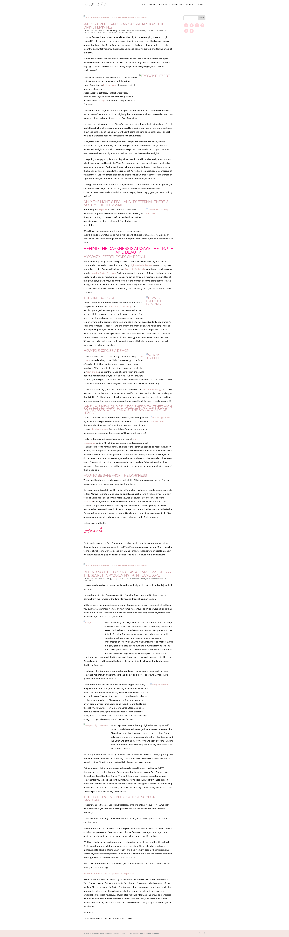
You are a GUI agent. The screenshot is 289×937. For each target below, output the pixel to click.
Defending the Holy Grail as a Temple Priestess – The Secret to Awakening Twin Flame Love (127, 573)
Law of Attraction (155, 31)
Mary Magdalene (99, 429)
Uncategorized (156, 579)
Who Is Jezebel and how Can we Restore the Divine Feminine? (124, 25)
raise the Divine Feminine (103, 273)
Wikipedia (102, 209)
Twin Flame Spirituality (107, 32)
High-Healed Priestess (141, 265)
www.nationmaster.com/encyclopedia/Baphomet (109, 873)
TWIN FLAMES (164, 4)
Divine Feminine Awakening (132, 31)
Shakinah (88, 501)
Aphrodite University (135, 269)
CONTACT (201, 4)
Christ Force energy (151, 389)
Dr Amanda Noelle (95, 31)
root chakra (93, 372)
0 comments (126, 32)
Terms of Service (152, 933)
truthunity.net (110, 85)
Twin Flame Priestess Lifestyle (133, 579)
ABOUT (152, 4)
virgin (103, 100)
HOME (144, 4)
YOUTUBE (190, 4)
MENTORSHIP (178, 4)
